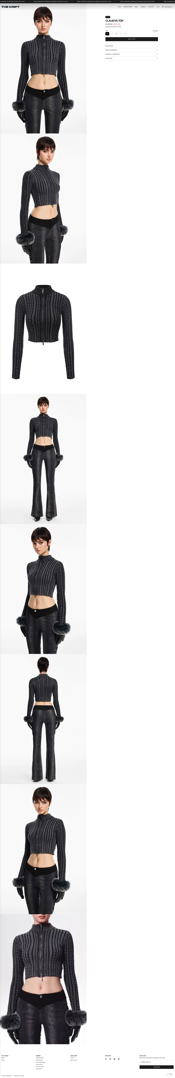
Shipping (107, 26)
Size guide (155, 30)
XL (125, 33)
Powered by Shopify (19, 1075)
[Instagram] (110, 1059)
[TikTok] (119, 1059)
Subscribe (156, 1067)
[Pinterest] (114, 1059)
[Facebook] (106, 1059)
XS (107, 33)
